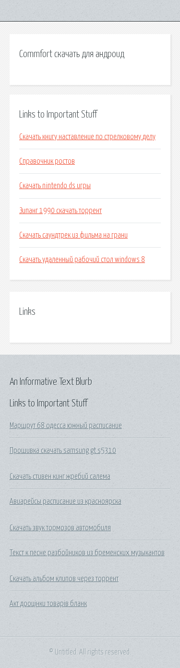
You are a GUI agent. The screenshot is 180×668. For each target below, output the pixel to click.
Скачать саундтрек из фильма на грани (73, 235)
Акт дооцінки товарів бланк (48, 604)
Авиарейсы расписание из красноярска (65, 501)
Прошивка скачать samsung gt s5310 (63, 450)
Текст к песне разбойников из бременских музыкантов (87, 553)
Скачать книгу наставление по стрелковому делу (87, 137)
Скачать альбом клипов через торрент (64, 579)
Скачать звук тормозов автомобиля (60, 528)
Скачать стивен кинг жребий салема (60, 476)
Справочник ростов (47, 161)
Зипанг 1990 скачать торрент (60, 211)
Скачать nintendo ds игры (55, 186)
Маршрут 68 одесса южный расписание (66, 425)
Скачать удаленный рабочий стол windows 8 (82, 259)
